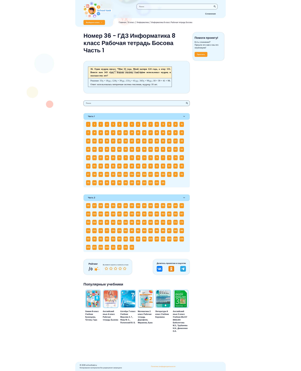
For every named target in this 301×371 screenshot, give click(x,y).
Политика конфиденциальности (163, 366)
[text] (124, 268)
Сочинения (210, 13)
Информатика (143, 22)
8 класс (131, 22)
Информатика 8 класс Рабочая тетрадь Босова (171, 22)
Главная (122, 22)
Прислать (201, 54)
